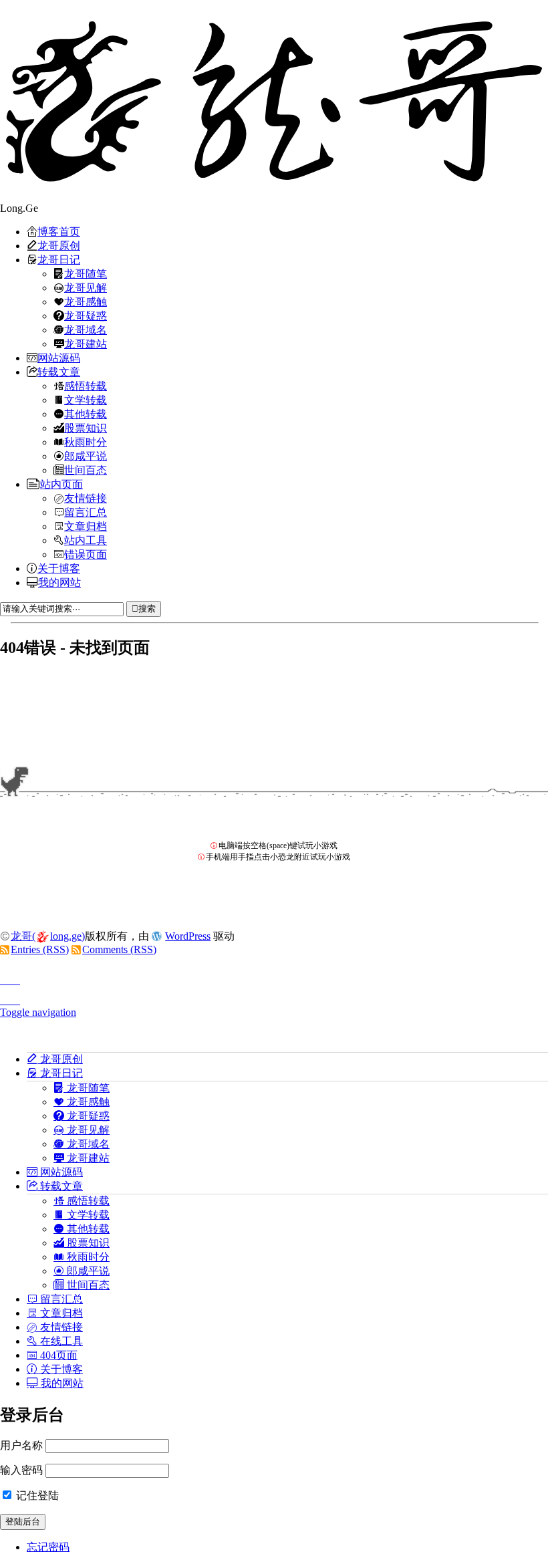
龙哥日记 (58, 259)
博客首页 (58, 231)
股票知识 (85, 427)
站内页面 (61, 484)
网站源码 (58, 357)
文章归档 (85, 526)
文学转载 (85, 399)
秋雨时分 (85, 441)
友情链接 (85, 498)
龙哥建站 (85, 343)
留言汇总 (85, 512)
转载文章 (58, 371)
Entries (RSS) (40, 949)
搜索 (147, 609)
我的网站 (59, 582)
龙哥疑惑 (85, 315)
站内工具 (85, 540)
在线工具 (60, 1340)
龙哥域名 (85, 329)
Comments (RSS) (119, 949)
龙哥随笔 (85, 273)
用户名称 (21, 1445)
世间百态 (85, 470)
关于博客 (58, 568)
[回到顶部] (274, 976)
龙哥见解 (85, 287)
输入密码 (21, 1470)
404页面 (57, 1354)
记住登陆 (36, 1495)
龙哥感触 (85, 301)
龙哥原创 (58, 245)
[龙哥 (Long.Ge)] (274, 101)
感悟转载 (85, 385)
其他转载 (85, 413)
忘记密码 (48, 1547)
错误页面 (85, 554)
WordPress (188, 936)
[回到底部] (274, 997)
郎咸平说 (85, 455)
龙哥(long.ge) (48, 936)
